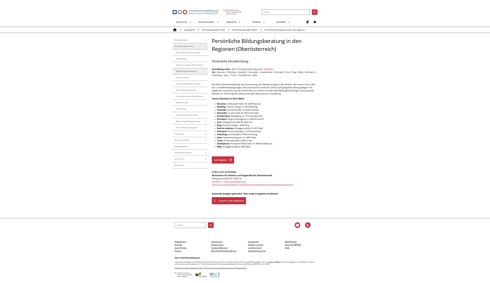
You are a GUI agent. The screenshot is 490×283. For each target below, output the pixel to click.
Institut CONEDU (274, 262)
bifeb (287, 247)
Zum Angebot (223, 159)
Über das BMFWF (293, 244)
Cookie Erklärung (219, 247)
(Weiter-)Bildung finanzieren (186, 90)
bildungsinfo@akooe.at (235, 181)
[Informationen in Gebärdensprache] (307, 21)
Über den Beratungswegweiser (187, 127)
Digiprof (281, 22)
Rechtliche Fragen (182, 102)
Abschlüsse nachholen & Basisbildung (189, 65)
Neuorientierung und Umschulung (188, 52)
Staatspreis (253, 241)
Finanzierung (179, 134)
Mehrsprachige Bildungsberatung (188, 121)
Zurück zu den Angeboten (229, 200)
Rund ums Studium (182, 77)
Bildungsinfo (206, 22)
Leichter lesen (254, 247)
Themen (256, 22)
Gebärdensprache (257, 251)
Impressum (216, 241)
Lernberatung (181, 109)
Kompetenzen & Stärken (183, 153)
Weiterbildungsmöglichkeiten (244, 30)
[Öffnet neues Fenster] (232, 12)
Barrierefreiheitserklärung (223, 251)
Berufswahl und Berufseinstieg (187, 115)
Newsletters (180, 241)
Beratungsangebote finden (213, 30)
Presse (178, 251)
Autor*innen (181, 247)
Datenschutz (217, 244)
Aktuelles (181, 22)
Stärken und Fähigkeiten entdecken (188, 84)
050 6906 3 (269, 69)
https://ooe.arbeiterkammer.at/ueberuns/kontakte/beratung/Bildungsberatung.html (252, 184)
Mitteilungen (291, 241)
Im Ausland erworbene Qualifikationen (189, 96)
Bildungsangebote (181, 146)
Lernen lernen (180, 159)
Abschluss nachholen (182, 140)
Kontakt (178, 244)
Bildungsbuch (179, 165)
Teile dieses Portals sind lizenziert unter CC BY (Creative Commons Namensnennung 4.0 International (211, 268)
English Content (255, 244)
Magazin (231, 22)
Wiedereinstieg (181, 59)
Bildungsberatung (181, 40)
